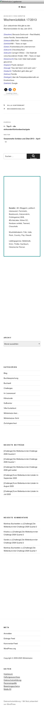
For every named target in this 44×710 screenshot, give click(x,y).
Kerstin (21, 16)
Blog (5, 373)
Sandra (6, 539)
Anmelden (8, 633)
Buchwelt (7, 383)
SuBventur (8, 403)
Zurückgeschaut (10, 423)
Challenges (8, 388)
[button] (5, 89)
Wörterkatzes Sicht (11, 418)
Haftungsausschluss (12, 677)
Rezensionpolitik (10, 683)
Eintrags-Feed (9, 638)
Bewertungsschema (12, 686)
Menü (23, 7)
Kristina (7, 531)
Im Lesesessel (9, 393)
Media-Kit (7, 689)
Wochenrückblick (16, 109)
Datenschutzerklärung (12, 680)
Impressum (8, 674)
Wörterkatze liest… (11, 413)
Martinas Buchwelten (12, 523)
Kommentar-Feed (11, 643)
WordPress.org (10, 648)
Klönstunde (8, 398)
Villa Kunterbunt (16, 105)
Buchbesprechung (11, 378)
